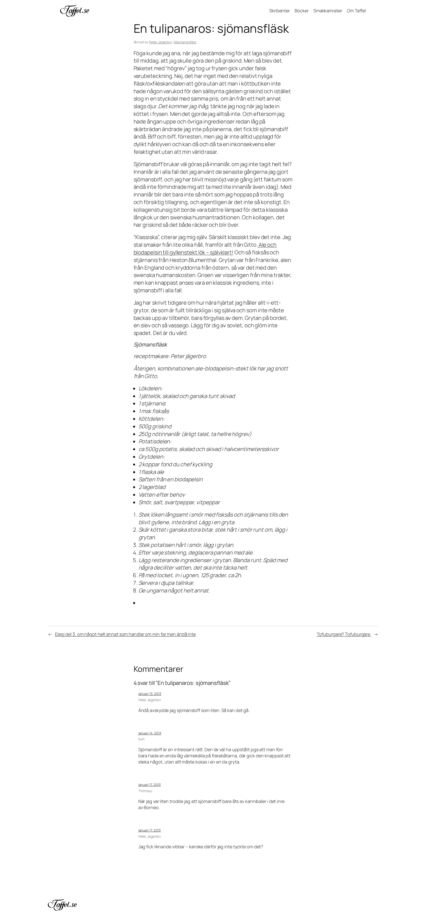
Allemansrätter (185, 42)
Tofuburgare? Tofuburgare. (344, 634)
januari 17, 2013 (149, 784)
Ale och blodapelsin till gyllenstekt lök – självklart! (205, 248)
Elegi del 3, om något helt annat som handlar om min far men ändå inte (125, 634)
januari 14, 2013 (149, 733)
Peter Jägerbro (160, 42)
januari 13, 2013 (149, 693)
